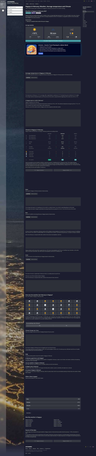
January (84, 10)
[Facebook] (27, 453)
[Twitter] (28, 453)
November (85, 25)
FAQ (38, 448)
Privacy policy (45, 450)
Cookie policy (40, 450)
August (84, 20)
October (84, 23)
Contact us (42, 448)
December (85, 26)
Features (34, 448)
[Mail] (26, 453)
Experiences (48, 448)
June (84, 17)
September (85, 22)
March (84, 13)
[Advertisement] (53, 64)
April (84, 14)
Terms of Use (35, 450)
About (27, 448)
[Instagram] (29, 453)
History (30, 448)
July (83, 19)
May (83, 16)
